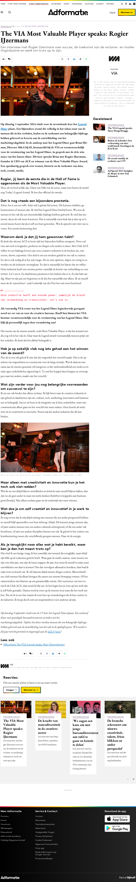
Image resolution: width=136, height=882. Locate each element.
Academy (100, 4)
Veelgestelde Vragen (44, 832)
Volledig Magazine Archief (13, 840)
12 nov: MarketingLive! (39, 4)
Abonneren (40, 820)
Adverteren (56, 4)
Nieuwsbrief (6, 832)
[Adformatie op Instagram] (134, 4)
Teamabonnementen (45, 824)
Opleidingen (77, 4)
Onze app (39, 848)
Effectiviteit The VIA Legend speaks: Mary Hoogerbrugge (34, 644)
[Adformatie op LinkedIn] (130, 4)
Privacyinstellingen (44, 858)
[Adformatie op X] (122, 4)
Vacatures (89, 4)
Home (3, 4)
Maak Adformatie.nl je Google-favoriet (45, 853)
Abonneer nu (127, 12)
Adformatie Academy (11, 836)
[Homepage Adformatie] (68, 12)
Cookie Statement (43, 840)
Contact (39, 816)
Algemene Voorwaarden (46, 844)
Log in (112, 12)
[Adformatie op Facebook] (126, 4)
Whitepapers (6, 828)
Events (66, 4)
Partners (110, 4)
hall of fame (54, 631)
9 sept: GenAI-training (17, 4)
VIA (37, 26)
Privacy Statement (43, 836)
